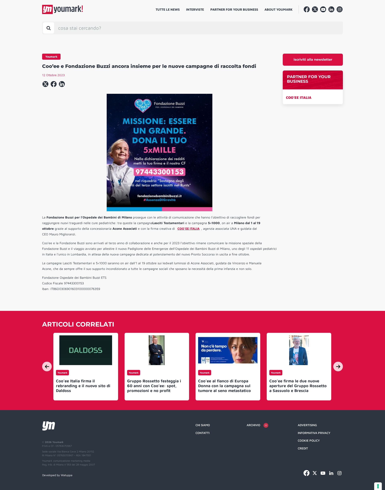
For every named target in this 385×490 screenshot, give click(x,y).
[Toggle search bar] (48, 28)
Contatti (203, 433)
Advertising (307, 425)
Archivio (253, 425)
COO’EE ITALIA (298, 97)
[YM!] (62, 9)
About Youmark (278, 9)
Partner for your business (234, 9)
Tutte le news (168, 9)
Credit (303, 448)
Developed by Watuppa (57, 475)
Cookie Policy (309, 440)
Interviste (195, 9)
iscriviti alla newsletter (313, 59)
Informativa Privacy (314, 433)
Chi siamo (203, 425)
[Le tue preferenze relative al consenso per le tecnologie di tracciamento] (378, 486)
